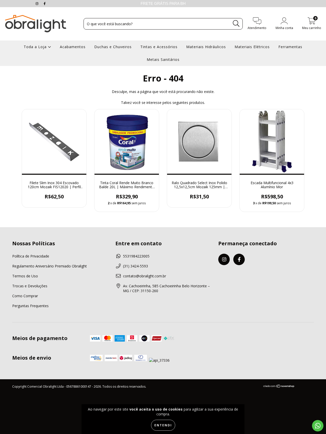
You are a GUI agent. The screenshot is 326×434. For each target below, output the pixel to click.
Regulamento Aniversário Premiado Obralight (49, 266)
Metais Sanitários (163, 59)
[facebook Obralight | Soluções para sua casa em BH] (44, 3)
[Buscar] (236, 24)
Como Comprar (25, 295)
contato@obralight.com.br (144, 276)
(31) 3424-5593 (135, 266)
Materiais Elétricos (252, 46)
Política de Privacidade (30, 256)
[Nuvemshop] (279, 387)
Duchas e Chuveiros (113, 46)
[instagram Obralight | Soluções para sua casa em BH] (37, 3)
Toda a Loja (36, 46)
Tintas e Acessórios (159, 46)
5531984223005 (136, 256)
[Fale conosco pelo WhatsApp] (317, 425)
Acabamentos (73, 46)
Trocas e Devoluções (29, 285)
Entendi (163, 425)
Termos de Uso (25, 276)
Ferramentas (290, 46)
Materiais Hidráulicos (206, 46)
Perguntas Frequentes (30, 305)
